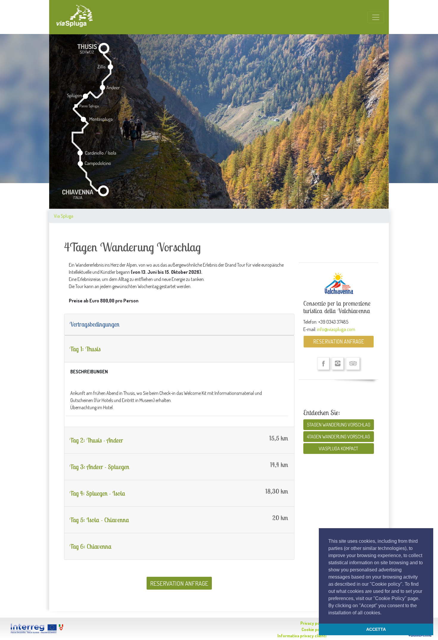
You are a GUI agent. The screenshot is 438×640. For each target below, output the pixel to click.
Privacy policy (313, 623)
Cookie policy (314, 629)
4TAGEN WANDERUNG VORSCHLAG (338, 437)
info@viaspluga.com (336, 329)
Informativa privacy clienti (301, 635)
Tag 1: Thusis (85, 349)
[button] (383, 613)
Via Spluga (63, 216)
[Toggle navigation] (375, 17)
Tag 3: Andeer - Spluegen (99, 467)
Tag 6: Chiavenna (90, 546)
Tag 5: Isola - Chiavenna (99, 520)
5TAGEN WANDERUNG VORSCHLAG (338, 425)
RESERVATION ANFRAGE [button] (179, 583)
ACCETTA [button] (376, 629)
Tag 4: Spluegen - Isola (97, 493)
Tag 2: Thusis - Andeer (96, 440)
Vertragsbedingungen (94, 324)
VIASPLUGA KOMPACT (338, 449)
